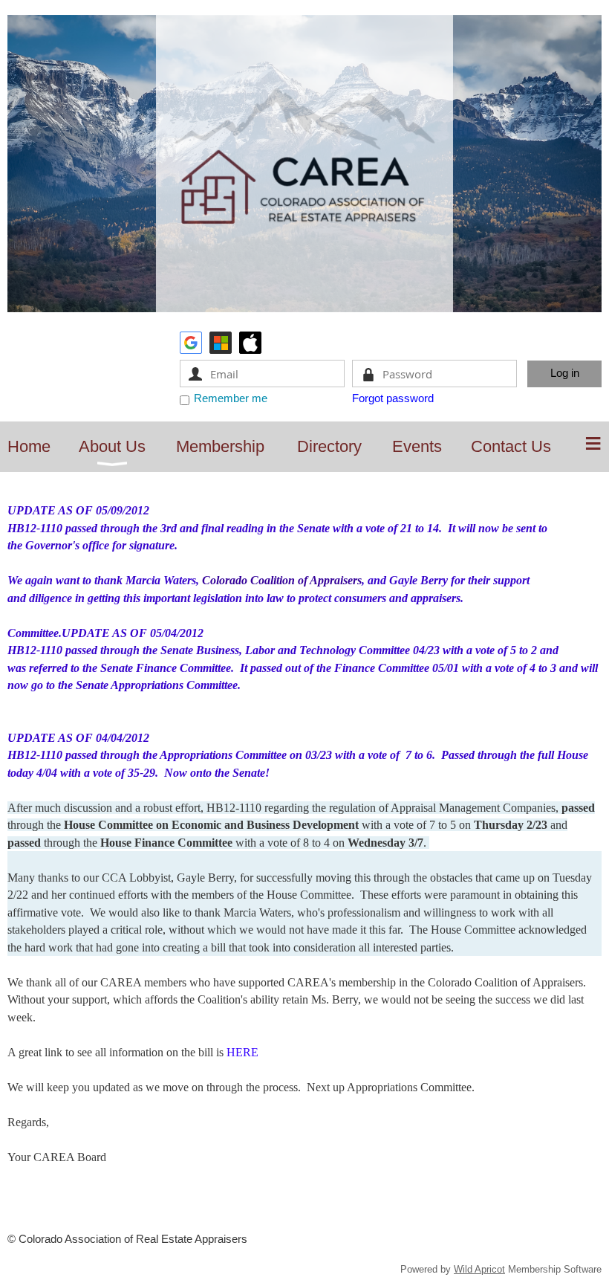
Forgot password (393, 398)
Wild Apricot (479, 1269)
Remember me (230, 398)
